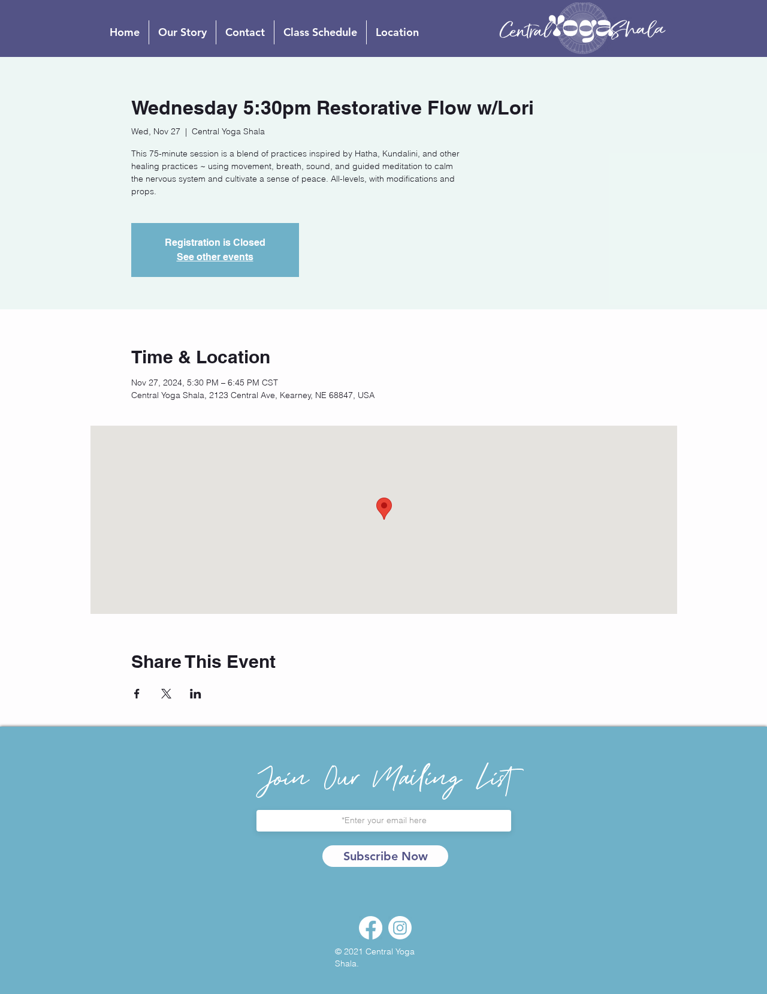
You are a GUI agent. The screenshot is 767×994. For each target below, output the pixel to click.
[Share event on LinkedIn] (195, 693)
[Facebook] (370, 927)
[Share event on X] (166, 693)
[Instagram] (400, 927)
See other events (215, 257)
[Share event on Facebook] (137, 693)
